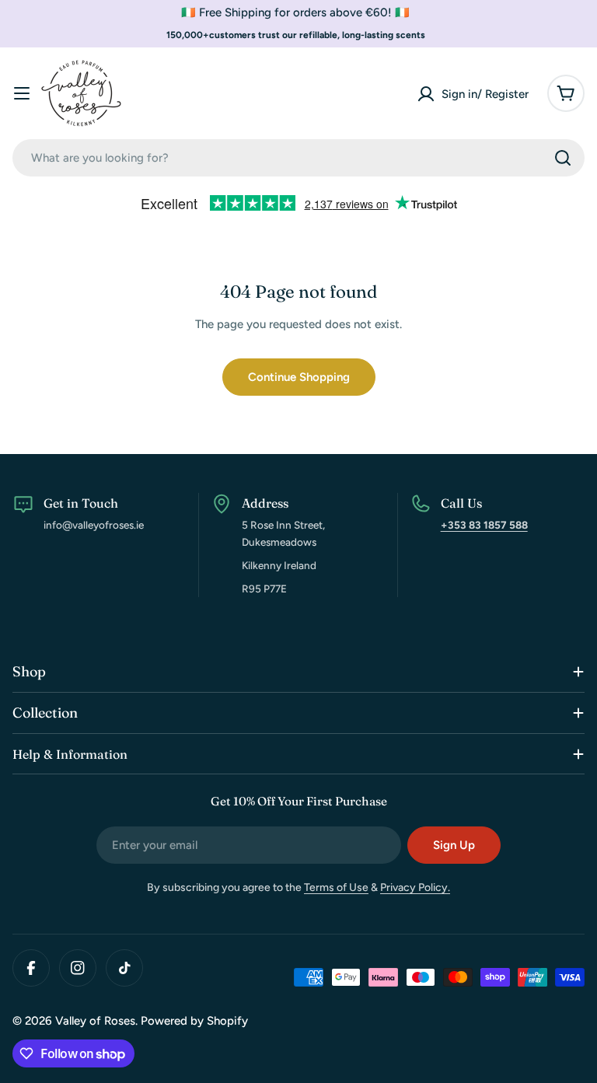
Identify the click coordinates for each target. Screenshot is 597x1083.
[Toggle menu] (21, 93)
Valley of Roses (95, 1021)
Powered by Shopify (194, 1021)
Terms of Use (336, 887)
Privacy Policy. (415, 887)
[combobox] (298, 157)
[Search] (562, 157)
